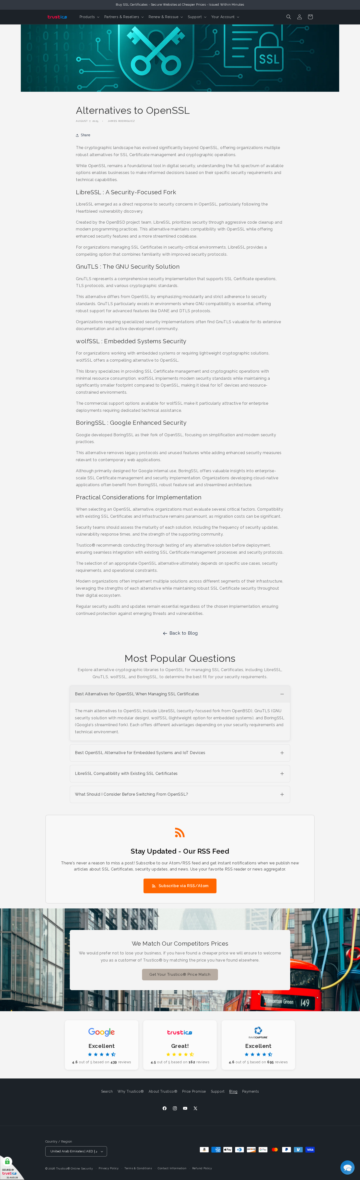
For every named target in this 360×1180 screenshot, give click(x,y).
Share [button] (85, 135)
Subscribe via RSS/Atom (184, 885)
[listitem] (180, 713)
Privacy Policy (109, 1168)
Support (218, 1091)
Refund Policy (202, 1168)
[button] (89, 17)
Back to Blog (183, 633)
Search (107, 1091)
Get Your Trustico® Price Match (180, 974)
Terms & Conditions (138, 1168)
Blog (233, 1091)
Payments (250, 1091)
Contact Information (172, 1168)
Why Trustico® (131, 1091)
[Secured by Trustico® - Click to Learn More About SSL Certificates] (12, 1167)
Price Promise (194, 1091)
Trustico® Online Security (74, 1168)
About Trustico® (163, 1091)
